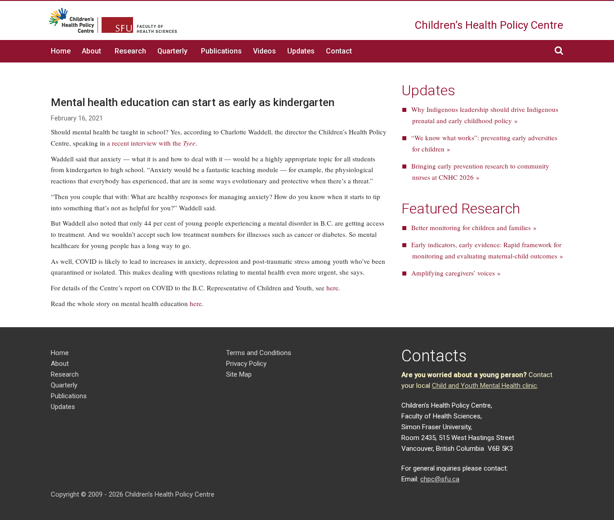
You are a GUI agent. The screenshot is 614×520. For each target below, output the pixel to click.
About (91, 51)
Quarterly (172, 51)
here (332, 287)
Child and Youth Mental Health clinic (484, 386)
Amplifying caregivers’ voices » (456, 272)
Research (130, 51)
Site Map (239, 374)
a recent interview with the (151, 142)
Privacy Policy (246, 364)
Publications (221, 51)
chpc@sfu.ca (439, 479)
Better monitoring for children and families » (474, 227)
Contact (339, 51)
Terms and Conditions (258, 353)
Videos (264, 51)
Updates (301, 51)
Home (61, 51)
